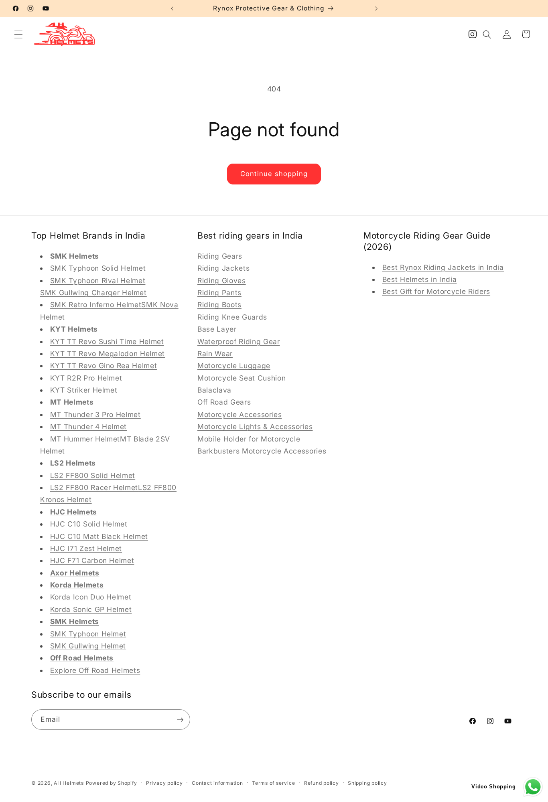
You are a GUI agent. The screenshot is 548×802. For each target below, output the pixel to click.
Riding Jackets (223, 268)
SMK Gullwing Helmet (88, 645)
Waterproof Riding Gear (238, 341)
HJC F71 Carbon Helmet (92, 560)
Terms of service (273, 783)
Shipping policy (367, 783)
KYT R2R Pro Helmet (86, 377)
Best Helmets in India (419, 279)
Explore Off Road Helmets (95, 670)
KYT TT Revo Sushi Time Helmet (107, 341)
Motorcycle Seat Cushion (241, 377)
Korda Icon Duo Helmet (91, 597)
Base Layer (217, 329)
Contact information (217, 783)
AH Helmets (69, 783)
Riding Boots (219, 304)
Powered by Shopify (111, 783)
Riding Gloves (221, 280)
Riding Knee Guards (232, 316)
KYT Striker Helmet (84, 389)
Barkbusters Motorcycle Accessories (261, 450)
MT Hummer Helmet (85, 438)
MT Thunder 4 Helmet (88, 426)
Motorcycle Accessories (239, 414)
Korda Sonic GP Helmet (91, 609)
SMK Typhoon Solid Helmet (98, 268)
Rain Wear (215, 353)
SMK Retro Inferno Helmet (96, 304)
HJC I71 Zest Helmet (86, 548)
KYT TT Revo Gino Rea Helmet (103, 365)
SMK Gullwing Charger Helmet (93, 292)
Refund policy (321, 783)
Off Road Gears (224, 402)
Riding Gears (219, 255)
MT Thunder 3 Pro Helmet (95, 414)
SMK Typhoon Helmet (88, 633)
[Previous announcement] (172, 8)
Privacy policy (164, 783)
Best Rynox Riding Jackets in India (443, 267)
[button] (18, 34)
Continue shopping (274, 174)
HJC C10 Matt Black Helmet (99, 536)
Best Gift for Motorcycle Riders (436, 291)
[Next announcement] (376, 8)
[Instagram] (472, 36)
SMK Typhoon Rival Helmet (98, 280)
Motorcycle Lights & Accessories (255, 426)
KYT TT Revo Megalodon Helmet (107, 353)
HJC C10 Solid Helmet (89, 524)
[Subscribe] (180, 719)
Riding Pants (219, 292)
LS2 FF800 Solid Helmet (93, 475)
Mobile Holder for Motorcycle (248, 438)
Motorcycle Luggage (233, 365)
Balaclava (214, 389)
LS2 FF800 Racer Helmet (94, 487)
